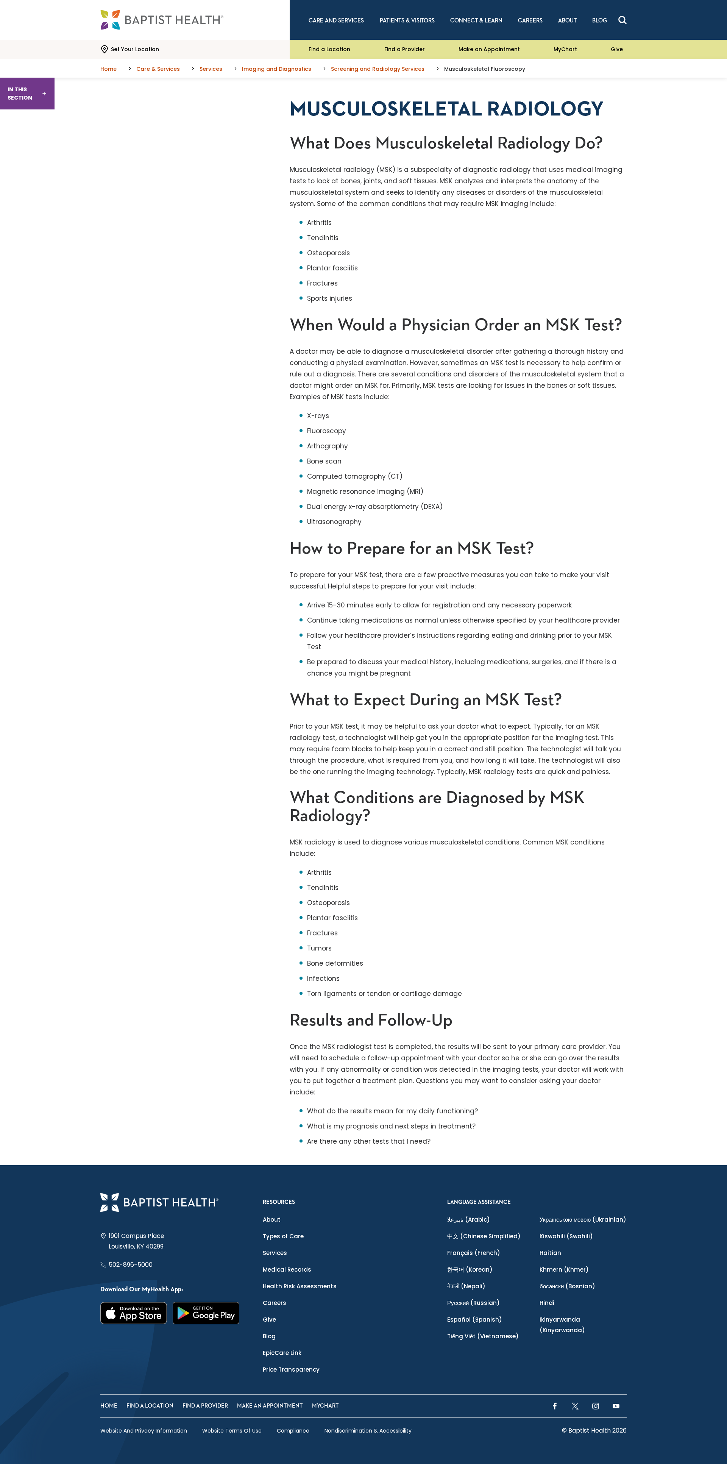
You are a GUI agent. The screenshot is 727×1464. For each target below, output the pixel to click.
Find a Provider (404, 49)
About (272, 1220)
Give (617, 49)
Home (108, 1406)
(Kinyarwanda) (562, 1325)
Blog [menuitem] (599, 20)
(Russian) (473, 1303)
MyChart (565, 49)
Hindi (547, 1303)
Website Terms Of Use (232, 1430)
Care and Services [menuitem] (336, 20)
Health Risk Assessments (300, 1286)
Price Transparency (291, 1369)
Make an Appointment (489, 49)
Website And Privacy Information (143, 1430)
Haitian (550, 1253)
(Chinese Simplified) (484, 1236)
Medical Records (287, 1270)
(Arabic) (468, 1220)
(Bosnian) (567, 1286)
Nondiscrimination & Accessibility (368, 1430)
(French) (473, 1253)
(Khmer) (564, 1270)
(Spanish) (474, 1320)
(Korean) (470, 1270)
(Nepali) (466, 1286)
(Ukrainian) (583, 1220)
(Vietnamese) (483, 1336)
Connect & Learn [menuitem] (476, 20)
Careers (274, 1303)
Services (275, 1253)
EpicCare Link (282, 1353)
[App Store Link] (133, 1313)
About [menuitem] (567, 20)
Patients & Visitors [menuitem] (407, 20)
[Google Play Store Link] (206, 1313)
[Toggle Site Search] (622, 20)
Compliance (293, 1430)
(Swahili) (566, 1236)
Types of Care (283, 1236)
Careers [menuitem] (530, 20)
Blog (269, 1336)
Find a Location (329, 49)
